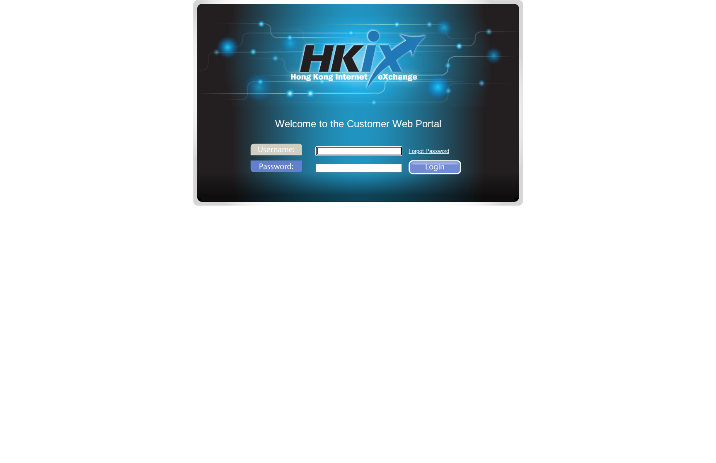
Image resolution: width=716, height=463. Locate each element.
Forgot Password (429, 151)
